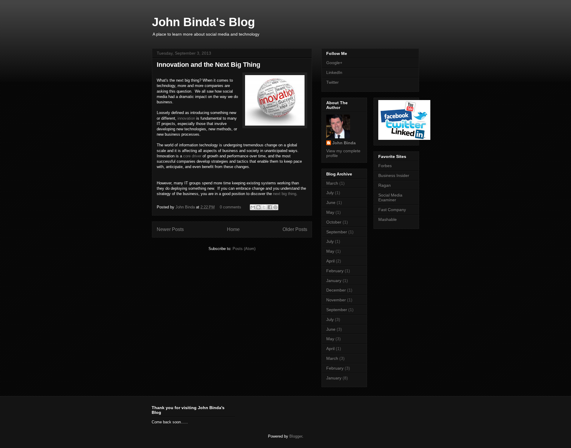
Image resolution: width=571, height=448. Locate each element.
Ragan (384, 185)
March (332, 183)
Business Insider (393, 175)
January (333, 280)
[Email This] (253, 207)
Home (233, 229)
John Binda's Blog (203, 22)
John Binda (185, 207)
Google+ (334, 62)
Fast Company (392, 209)
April (330, 261)
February (334, 270)
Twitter (332, 82)
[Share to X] (264, 207)
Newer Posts (170, 229)
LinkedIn (334, 72)
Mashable (387, 219)
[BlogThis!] (258, 207)
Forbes (385, 165)
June (330, 202)
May (330, 212)
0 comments (230, 207)
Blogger (295, 436)
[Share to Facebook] (270, 207)
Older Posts (295, 229)
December (336, 290)
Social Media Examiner (390, 197)
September (336, 231)
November (336, 299)
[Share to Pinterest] (275, 207)
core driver (192, 156)
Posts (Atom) (244, 248)
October (333, 222)
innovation (186, 118)
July (330, 192)
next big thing (284, 193)
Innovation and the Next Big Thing (208, 64)
